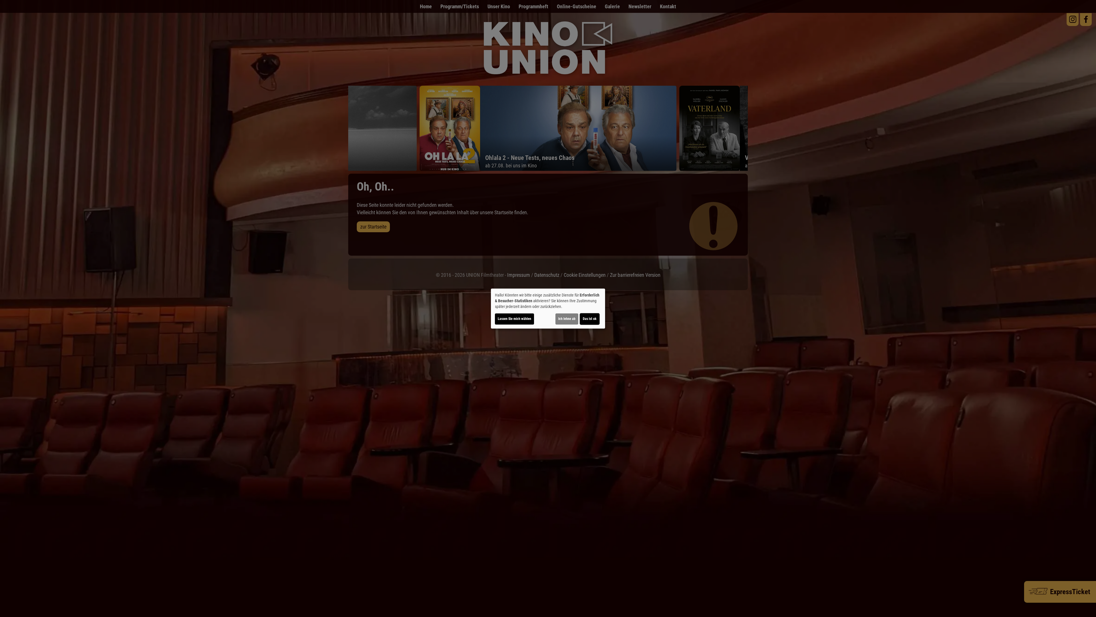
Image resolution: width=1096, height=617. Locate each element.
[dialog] (548, 308)
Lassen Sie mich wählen (514, 319)
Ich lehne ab (566, 319)
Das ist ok (590, 319)
